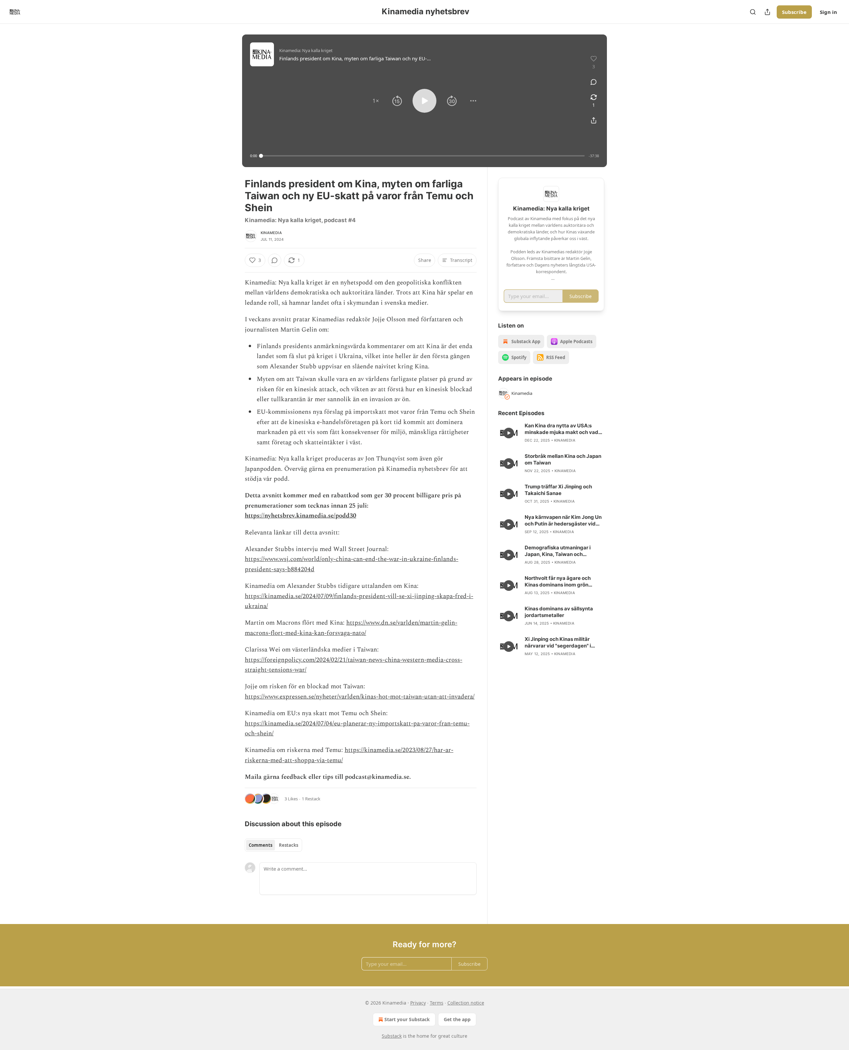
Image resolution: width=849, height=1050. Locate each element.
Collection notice (465, 1003)
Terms (436, 1003)
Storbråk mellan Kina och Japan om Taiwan (563, 459)
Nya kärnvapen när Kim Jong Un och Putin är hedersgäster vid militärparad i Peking (563, 520)
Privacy (418, 1003)
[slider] (423, 156)
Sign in (828, 12)
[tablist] (273, 845)
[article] (551, 433)
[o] (508, 433)
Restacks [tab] (288, 845)
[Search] (752, 12)
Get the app (457, 1019)
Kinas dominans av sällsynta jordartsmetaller (559, 611)
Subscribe (794, 12)
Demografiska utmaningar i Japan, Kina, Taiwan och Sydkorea (558, 551)
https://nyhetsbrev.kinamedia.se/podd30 (300, 516)
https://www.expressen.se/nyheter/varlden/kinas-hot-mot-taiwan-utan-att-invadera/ (360, 697)
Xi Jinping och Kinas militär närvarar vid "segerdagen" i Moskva (558, 642)
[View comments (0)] (593, 82)
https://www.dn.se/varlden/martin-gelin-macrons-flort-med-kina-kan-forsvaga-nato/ (351, 628)
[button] (376, 101)
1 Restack (311, 799)
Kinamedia (271, 232)
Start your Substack (407, 1019)
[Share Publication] (767, 12)
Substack (392, 1036)
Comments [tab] (260, 845)
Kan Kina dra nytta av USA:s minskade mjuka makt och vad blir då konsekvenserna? (561, 429)
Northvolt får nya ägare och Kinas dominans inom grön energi (558, 581)
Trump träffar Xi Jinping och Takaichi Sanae (558, 489)
